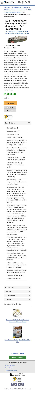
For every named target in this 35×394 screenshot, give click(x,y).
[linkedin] (19, 384)
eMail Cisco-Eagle (18, 357)
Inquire (11, 110)
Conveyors (7, 7)
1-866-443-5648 (17, 354)
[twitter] (15, 384)
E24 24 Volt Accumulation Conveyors (15, 9)
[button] (29, 2)
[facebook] (12, 384)
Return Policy (8, 368)
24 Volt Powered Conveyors (20, 7)
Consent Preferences (11, 370)
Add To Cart (10, 103)
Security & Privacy (10, 365)
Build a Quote (10, 107)
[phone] (26, 2)
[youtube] (22, 384)
